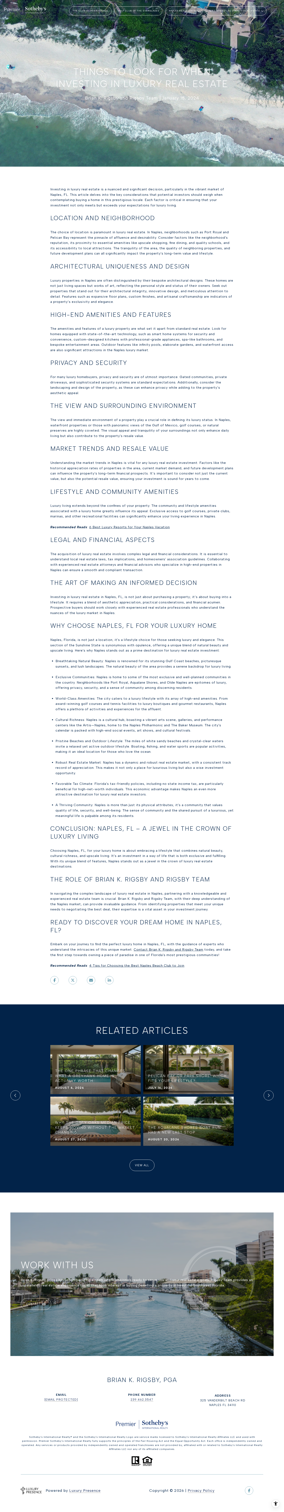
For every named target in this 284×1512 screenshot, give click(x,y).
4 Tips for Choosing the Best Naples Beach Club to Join (136, 966)
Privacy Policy (201, 1490)
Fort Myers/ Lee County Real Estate (234, 10)
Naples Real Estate (182, 10)
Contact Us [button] (36, 1304)
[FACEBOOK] (249, 1490)
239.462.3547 (142, 1399)
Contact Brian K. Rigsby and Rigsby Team (168, 949)
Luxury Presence (85, 1490)
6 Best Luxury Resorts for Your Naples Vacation (129, 527)
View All (142, 1165)
